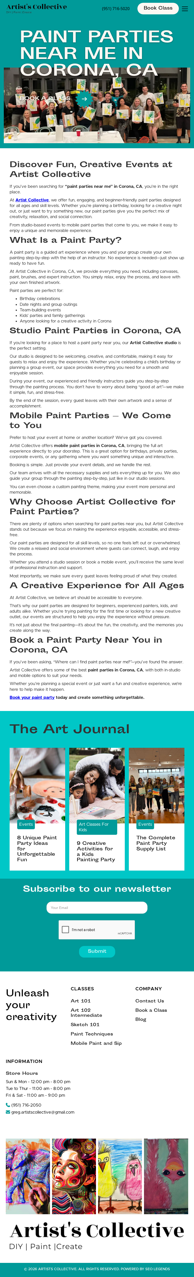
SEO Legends (157, 1269)
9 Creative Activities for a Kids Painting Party (96, 852)
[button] (184, 9)
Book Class (158, 8)
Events (26, 824)
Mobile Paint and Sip (96, 1044)
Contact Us (149, 1001)
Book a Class (151, 1011)
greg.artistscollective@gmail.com (40, 1112)
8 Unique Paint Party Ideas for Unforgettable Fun (37, 849)
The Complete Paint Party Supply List (155, 844)
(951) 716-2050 (23, 1105)
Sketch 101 (85, 1025)
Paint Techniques (92, 1034)
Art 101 (81, 1001)
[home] (36, 9)
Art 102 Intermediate (86, 1013)
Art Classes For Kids (94, 827)
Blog (140, 1020)
